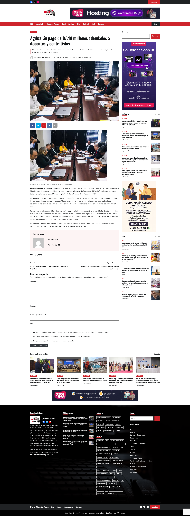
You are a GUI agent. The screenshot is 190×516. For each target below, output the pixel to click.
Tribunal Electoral (116, 490)
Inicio (132, 447)
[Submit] (157, 418)
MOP (98, 477)
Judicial (100, 424)
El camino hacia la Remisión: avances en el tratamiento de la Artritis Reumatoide (134, 295)
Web (32, 324)
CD (105, 444)
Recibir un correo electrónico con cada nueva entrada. (53, 341)
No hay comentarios (64, 57)
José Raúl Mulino (118, 460)
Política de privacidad (138, 467)
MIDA (114, 470)
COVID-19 (115, 447)
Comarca (112, 444)
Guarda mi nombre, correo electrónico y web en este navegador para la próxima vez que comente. (70, 332)
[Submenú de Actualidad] (43, 23)
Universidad (101, 493)
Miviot (119, 473)
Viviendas (111, 493)
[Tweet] (38, 125)
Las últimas (124, 118)
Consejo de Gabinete (103, 447)
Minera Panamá (102, 473)
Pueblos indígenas (103, 486)
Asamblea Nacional (117, 440)
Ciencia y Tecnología (103, 417)
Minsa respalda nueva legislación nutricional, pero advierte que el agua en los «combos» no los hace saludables (135, 257)
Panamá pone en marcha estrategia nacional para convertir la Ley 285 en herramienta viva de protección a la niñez (135, 160)
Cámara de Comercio (103, 450)
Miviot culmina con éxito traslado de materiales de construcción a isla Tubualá (135, 148)
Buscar (125, 32)
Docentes (116, 450)
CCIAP (99, 444)
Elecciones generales (104, 454)
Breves (132, 432)
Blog (131, 429)
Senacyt (100, 490)
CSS (122, 447)
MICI (98, 470)
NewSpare (109, 513)
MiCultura (106, 470)
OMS (104, 477)
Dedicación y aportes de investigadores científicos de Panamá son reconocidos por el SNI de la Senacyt (135, 135)
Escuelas (116, 454)
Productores (101, 483)
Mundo (118, 424)
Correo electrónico (38, 315)
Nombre (34, 306)
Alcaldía (100, 440)
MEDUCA (112, 467)
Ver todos (157, 114)
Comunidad (116, 417)
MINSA (112, 473)
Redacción (40, 57)
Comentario (35, 281)
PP (122, 480)
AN (107, 440)
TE (106, 490)
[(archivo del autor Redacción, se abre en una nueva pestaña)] (31, 58)
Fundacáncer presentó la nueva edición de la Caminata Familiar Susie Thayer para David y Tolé (135, 245)
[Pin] (44, 125)
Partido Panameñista (103, 480)
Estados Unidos (102, 457)
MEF (119, 467)
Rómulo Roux (116, 486)
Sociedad (118, 430)
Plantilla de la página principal (141, 461)
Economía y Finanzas (112, 421)
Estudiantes (114, 457)
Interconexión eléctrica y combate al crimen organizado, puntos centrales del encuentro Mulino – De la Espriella (134, 123)
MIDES (120, 470)
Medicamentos (101, 467)
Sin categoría (108, 430)
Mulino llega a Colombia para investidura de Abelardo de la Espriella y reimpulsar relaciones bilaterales (134, 172)
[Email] (55, 125)
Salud (123, 240)
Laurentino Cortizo (103, 463)
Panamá (111, 477)
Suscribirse (155, 507)
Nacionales (33, 32)
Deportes (100, 421)
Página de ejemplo (136, 458)
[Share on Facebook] (32, 125)
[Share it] (49, 125)
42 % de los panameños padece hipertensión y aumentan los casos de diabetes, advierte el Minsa (135, 270)
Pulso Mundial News (39, 507)
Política (110, 427)
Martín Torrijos (118, 463)
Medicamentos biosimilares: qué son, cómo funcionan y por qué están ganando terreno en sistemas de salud (135, 283)
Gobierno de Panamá (103, 460)
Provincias (119, 427)
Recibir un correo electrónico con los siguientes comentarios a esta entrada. (62, 336)
